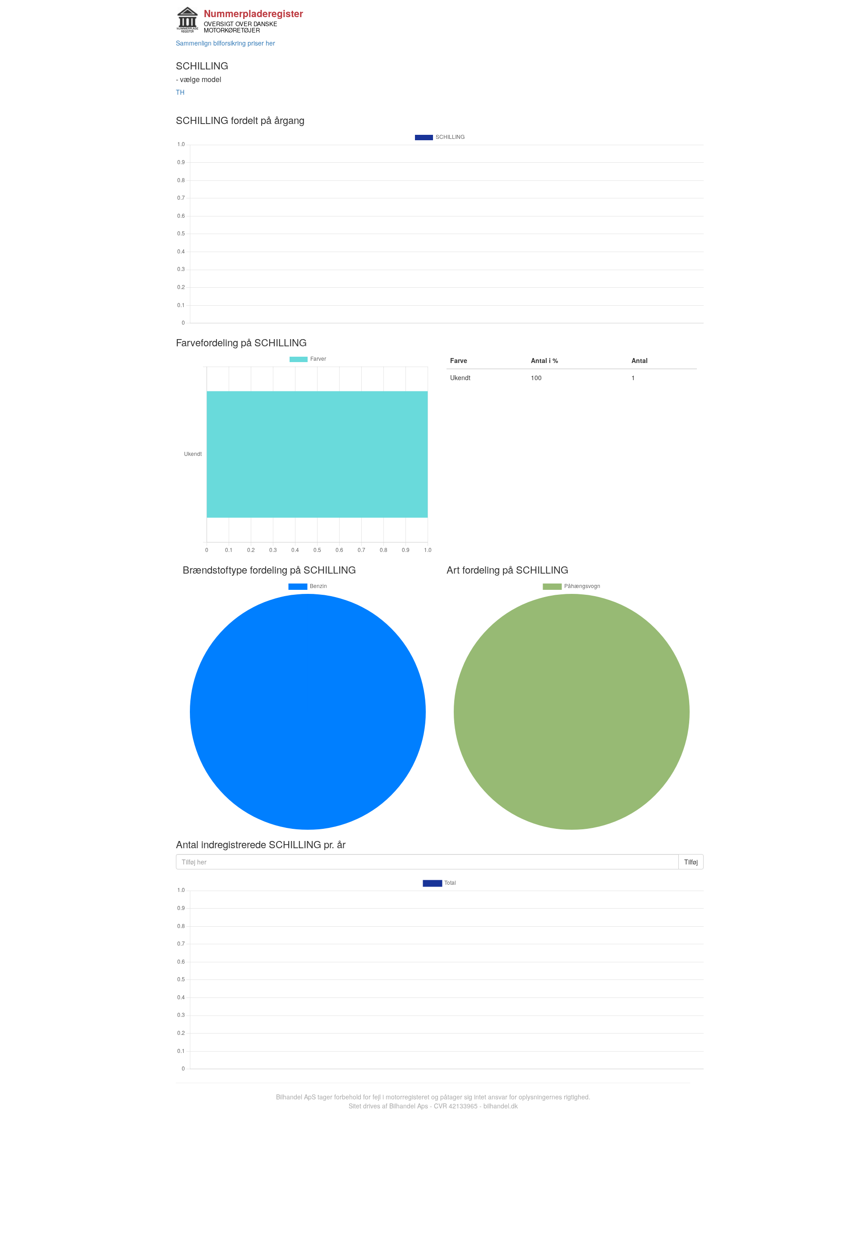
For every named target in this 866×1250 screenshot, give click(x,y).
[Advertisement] (433, 1178)
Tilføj (691, 861)
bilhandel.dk (501, 1105)
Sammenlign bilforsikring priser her (225, 42)
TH (180, 92)
